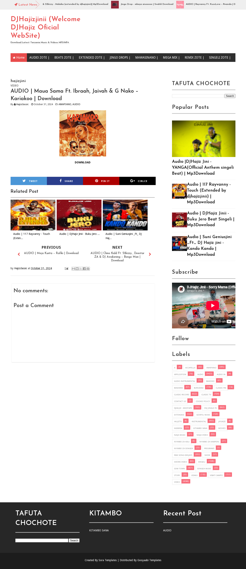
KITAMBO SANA (200, 428)
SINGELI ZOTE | (220, 57)
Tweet (33, 181)
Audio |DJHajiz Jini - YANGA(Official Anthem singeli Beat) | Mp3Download (203, 167)
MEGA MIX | (171, 57)
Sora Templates (108, 560)
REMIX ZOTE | (194, 57)
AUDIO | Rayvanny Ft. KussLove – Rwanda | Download (205, 4)
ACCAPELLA (190, 367)
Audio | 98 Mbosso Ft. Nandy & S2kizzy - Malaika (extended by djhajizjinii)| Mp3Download (49, 4)
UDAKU (194, 475)
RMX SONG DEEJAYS (183, 455)
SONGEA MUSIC (204, 468)
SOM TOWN (179, 468)
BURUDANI (199, 387)
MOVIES (221, 428)
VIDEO (177, 482)
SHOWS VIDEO (180, 461)
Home (20, 57)
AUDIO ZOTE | (39, 57)
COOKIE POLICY (203, 401)
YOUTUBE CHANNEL (30, 66)
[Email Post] (66, 268)
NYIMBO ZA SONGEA (183, 448)
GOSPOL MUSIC (203, 414)
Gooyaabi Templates (149, 560)
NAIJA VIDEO (202, 435)
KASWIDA (178, 428)
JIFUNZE (222, 421)
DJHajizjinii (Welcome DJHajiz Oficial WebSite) (46, 27)
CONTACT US (180, 401)
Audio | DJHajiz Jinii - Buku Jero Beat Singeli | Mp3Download (210, 219)
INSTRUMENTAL (199, 421)
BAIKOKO (210, 381)
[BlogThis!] (77, 269)
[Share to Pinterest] (88, 269)
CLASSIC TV (206, 394)
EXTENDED (179, 414)
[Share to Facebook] (84, 269)
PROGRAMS (209, 448)
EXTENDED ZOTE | (92, 57)
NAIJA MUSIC (179, 435)
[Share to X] (81, 269)
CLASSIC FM (221, 387)
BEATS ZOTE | (64, 57)
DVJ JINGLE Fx (210, 408)
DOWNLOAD (83, 162)
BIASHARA (178, 387)
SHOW (207, 455)
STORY (177, 475)
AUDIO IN (221, 374)
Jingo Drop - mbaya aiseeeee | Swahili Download (137, 4)
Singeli (201, 461)
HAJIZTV (178, 421)
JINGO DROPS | (120, 57)
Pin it (105, 181)
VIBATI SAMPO (216, 475)
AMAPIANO (65, 104)
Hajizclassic (22, 104)
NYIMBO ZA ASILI (181, 441)
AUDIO (76, 104)
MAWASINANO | (146, 57)
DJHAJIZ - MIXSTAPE (183, 408)
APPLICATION (180, 374)
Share (69, 181)
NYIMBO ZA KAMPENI (209, 441)
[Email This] (73, 269)
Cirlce (142, 181)
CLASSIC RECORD (181, 394)
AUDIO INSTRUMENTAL (184, 381)
